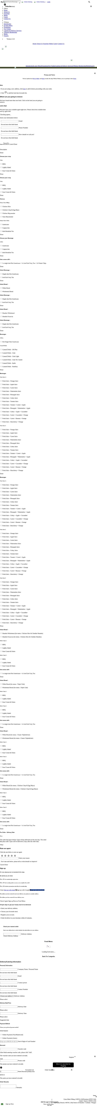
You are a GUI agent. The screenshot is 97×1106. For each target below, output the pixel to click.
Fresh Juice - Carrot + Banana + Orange (14, 418)
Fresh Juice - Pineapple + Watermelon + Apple (16, 408)
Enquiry (92, 66)
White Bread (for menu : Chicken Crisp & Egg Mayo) (18, 785)
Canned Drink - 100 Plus (9, 349)
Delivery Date (22, 1006)
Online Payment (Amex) (9, 1038)
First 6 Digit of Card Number (26, 1041)
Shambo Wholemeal (8, 313)
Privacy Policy (36, 78)
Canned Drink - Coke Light (10, 356)
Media (51, 43)
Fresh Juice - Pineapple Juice (11, 394)
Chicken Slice (6, 206)
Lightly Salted (6, 167)
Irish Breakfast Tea (8, 231)
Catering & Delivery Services (64, 66)
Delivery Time (22, 1013)
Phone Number (23, 128)
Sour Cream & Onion (8, 171)
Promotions (44, 66)
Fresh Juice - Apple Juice (9, 384)
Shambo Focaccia (7, 316)
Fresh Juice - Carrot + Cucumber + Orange (15, 415)
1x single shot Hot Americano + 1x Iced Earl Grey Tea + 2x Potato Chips (24, 263)
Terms (43, 78)
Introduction (29, 66)
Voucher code (22, 1049)
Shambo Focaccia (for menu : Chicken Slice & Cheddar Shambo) (21, 637)
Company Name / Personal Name (28, 969)
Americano (5, 224)
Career (55, 43)
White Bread (6, 288)
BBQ (4, 164)
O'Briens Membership (79, 66)
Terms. (74, 78)
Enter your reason (24, 858)
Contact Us (61, 43)
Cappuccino (6, 228)
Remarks (19, 1087)
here (24, 89)
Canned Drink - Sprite (9, 363)
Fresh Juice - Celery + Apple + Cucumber (14, 411)
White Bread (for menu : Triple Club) (13, 684)
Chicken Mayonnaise (8, 213)
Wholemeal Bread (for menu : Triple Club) (15, 687)
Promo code (21, 1060)
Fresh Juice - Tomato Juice (10, 401)
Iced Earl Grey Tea (8, 277)
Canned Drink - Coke (8, 353)
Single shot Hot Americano (10, 274)
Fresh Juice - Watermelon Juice (11, 391)
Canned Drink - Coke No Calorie (12, 360)
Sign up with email (9, 890)
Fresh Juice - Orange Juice (10, 381)
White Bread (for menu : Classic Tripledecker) (16, 735)
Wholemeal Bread (7, 291)
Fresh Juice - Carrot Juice (10, 388)
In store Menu (37, 66)
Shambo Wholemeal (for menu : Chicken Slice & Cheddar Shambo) (22, 633)
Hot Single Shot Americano (10, 342)
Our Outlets (51, 66)
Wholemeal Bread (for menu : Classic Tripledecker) (17, 738)
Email (20, 121)
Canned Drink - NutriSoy (10, 366)
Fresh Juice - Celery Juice (10, 398)
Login (48, 1)
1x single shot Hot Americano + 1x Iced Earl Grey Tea (18, 673)
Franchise (46, 43)
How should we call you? (26, 134)
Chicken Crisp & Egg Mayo (10, 210)
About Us (40, 43)
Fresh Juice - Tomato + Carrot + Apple (13, 405)
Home (34, 43)
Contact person (22, 982)
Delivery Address (26, 934)
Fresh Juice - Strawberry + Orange (12, 422)
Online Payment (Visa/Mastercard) (12, 1035)
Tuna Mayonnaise (7, 217)
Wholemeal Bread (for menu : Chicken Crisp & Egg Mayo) (20, 789)
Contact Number (23, 989)
